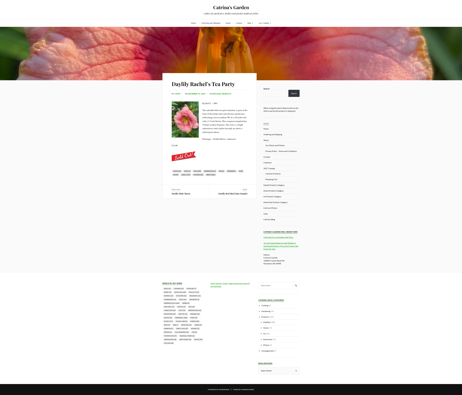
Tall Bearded (182, 332)
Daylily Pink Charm (181, 193)
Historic (169, 307)
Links (265, 214)
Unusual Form (187, 336)
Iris (192, 307)
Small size (186, 174)
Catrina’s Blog (269, 219)
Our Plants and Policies (275, 145)
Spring (168, 332)
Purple (194, 321)
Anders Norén (247, 389)
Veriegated (170, 339)
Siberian (168, 328)
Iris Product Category (272, 196)
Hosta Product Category (273, 191)
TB (194, 332)
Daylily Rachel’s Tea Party (203, 83)
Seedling (186, 325)
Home (193, 23)
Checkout (267, 162)
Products (226, 94)
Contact (239, 23)
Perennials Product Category (275, 202)
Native (183, 314)
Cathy (178, 94)
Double (168, 296)
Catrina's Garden (231, 7)
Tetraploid (198, 174)
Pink (241, 171)
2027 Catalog (264, 23)
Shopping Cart (271, 179)
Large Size (170, 310)
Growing (194, 299)
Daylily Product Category (273, 185)
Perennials (267, 339)
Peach (221, 171)
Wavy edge (210, 174)
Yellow (168, 343)
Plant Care (181, 321)
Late (182, 310)
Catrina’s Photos (270, 208)
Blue (167, 288)
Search (266, 88)
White (198, 339)
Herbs (186, 303)
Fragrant (195, 296)
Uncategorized (267, 351)
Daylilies (216, 94)
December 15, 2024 (196, 94)
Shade (198, 325)
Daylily (187, 171)
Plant (175, 174)
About (228, 23)
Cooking (191, 288)
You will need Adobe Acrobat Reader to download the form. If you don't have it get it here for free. (280, 246)
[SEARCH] (296, 285)
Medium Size (194, 310)
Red (167, 325)
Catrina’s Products (273, 173)
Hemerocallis (210, 171)
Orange (195, 314)
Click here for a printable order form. (278, 237)
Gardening (170, 299)
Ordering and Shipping (210, 23)
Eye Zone (197, 171)
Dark (167, 292)
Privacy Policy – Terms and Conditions (281, 151)
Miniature (170, 314)
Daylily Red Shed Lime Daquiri (232, 193)
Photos (266, 345)
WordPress (224, 389)
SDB (175, 325)
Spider (195, 328)
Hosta (181, 307)
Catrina (179, 288)
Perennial (231, 171)
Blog (249, 23)
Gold (182, 299)
